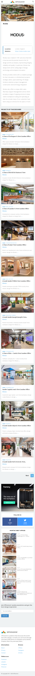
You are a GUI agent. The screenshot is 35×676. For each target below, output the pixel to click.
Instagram (4, 664)
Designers (21, 650)
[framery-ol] (17, 497)
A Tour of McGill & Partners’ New (13, 172)
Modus (4, 139)
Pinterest (3, 667)
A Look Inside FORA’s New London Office (16, 281)
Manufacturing (11, 315)
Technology (10, 134)
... (18, 144)
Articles (20, 653)
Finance (8, 170)
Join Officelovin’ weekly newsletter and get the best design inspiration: (16, 606)
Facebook (4, 659)
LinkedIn (3, 662)
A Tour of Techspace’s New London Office (16, 136)
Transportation (11, 242)
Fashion (8, 459)
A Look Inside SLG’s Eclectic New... (14, 462)
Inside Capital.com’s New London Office (16, 389)
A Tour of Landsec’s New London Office (15, 208)
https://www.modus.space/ (23, 51)
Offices (20, 648)
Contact (3, 653)
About (3, 648)
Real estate (9, 206)
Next (27, 475)
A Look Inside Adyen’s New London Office (16, 425)
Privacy (3, 650)
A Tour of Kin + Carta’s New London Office (16, 353)
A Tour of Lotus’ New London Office (14, 245)
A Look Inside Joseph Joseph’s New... (14, 317)
